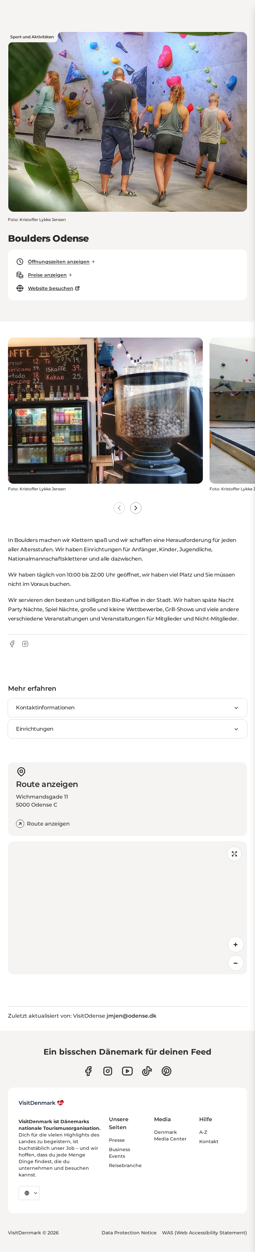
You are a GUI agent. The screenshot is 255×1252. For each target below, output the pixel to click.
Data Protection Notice (129, 1233)
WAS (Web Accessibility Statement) (204, 1233)
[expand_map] (234, 854)
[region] (127, 907)
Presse (117, 1140)
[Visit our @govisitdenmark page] (147, 1071)
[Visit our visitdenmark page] (127, 1071)
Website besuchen (50, 288)
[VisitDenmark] (41, 1103)
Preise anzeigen (47, 275)
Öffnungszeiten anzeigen (59, 262)
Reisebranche (125, 1165)
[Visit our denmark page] (88, 1071)
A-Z (203, 1132)
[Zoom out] (236, 963)
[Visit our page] (108, 1071)
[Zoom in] (236, 944)
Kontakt (208, 1141)
